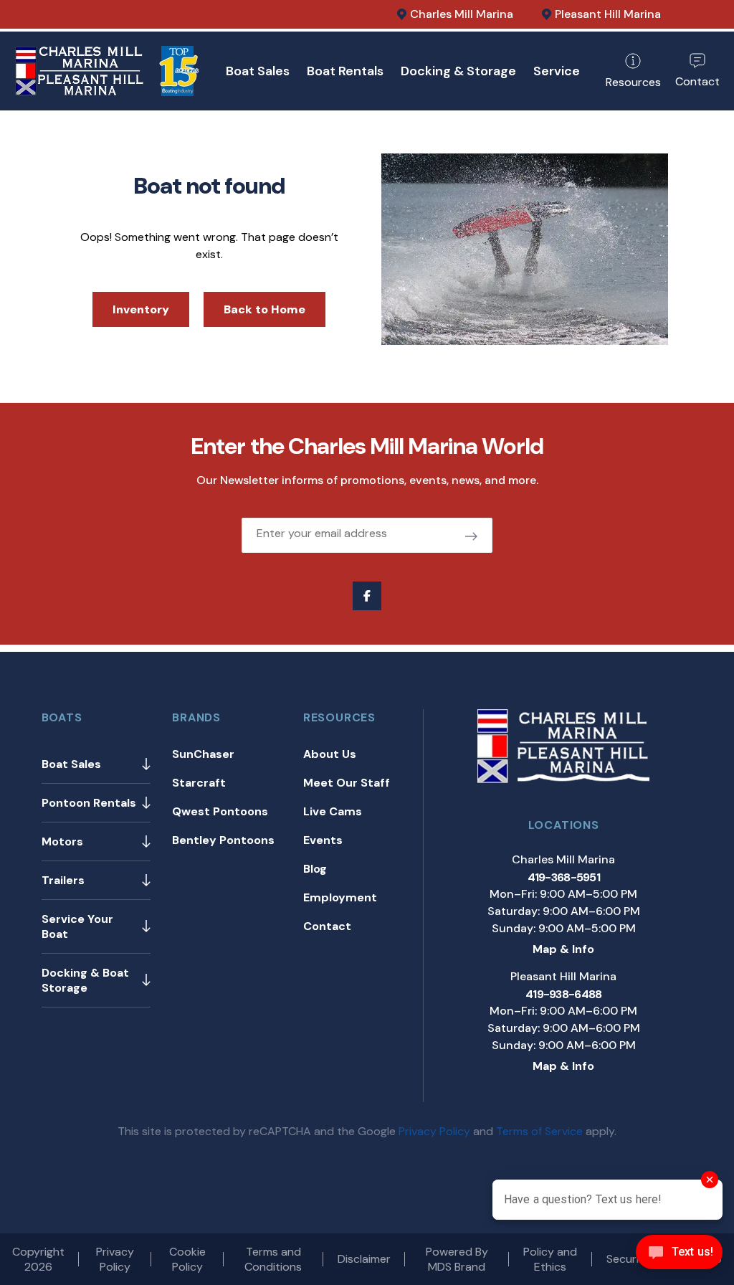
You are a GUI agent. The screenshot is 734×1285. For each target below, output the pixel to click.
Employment (340, 897)
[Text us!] (679, 1255)
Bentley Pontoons (223, 840)
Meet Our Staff (346, 782)
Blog (315, 868)
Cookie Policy (187, 1259)
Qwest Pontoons (220, 811)
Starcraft (199, 782)
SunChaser (203, 754)
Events (323, 840)
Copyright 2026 (38, 1259)
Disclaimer (364, 1258)
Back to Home (264, 309)
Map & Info (563, 949)
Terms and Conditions (273, 1259)
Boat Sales (258, 71)
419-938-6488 (563, 994)
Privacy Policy (434, 1131)
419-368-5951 (564, 877)
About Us (329, 754)
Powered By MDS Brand (457, 1259)
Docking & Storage (458, 71)
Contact (327, 926)
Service (556, 71)
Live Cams (332, 811)
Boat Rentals (345, 71)
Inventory (141, 309)
